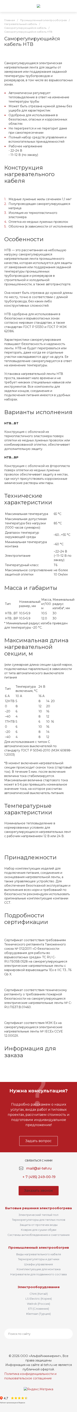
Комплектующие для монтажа (39, 1269)
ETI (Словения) (38, 1308)
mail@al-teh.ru (39, 1168)
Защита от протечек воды (39, 1224)
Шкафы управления (38, 1264)
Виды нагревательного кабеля (38, 1254)
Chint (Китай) (39, 1293)
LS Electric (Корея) (38, 1298)
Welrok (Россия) (38, 1303)
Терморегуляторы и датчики (38, 1259)
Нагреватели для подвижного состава (38, 1274)
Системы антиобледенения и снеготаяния (38, 1235)
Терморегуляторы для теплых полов (38, 1219)
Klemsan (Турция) (38, 1313)
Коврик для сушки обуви (38, 1229)
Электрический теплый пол (38, 1214)
